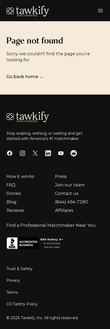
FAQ (10, 184)
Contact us (66, 193)
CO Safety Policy (22, 304)
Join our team (70, 184)
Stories (13, 193)
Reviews (15, 210)
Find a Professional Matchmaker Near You (51, 225)
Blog (11, 201)
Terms (12, 292)
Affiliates (64, 210)
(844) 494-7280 (71, 201)
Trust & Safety (19, 268)
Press (60, 176)
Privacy (13, 280)
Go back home (25, 76)
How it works (20, 176)
